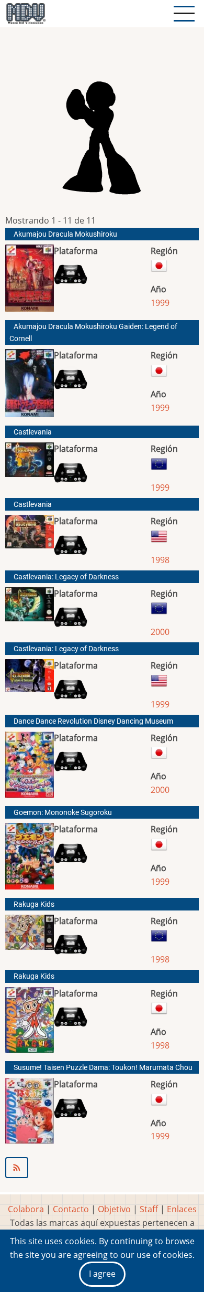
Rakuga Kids (34, 904)
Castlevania (33, 432)
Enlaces (182, 1209)
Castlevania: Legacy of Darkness (66, 577)
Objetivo (114, 1209)
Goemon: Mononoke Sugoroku (63, 812)
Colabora (26, 1209)
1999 (160, 303)
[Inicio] (25, 13)
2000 (160, 632)
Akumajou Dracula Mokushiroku (65, 234)
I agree (102, 1273)
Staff (149, 1209)
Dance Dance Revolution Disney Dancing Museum (93, 721)
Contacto (71, 1209)
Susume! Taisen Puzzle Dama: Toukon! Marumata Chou (103, 1067)
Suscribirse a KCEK (102, 1167)
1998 (160, 560)
